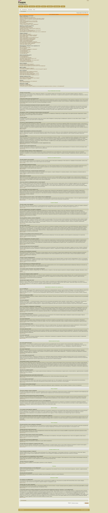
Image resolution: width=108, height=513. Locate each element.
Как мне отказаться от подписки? (25, 78)
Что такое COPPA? (23, 22)
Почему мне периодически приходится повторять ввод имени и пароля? (32, 18)
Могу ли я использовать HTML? (25, 47)
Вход (34, 9)
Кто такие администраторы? (24, 55)
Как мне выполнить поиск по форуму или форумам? (29, 71)
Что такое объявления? (24, 50)
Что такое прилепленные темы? (25, 51)
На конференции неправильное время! (26, 27)
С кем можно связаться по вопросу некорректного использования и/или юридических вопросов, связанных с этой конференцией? (42, 86)
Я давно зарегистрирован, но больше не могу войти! (29, 21)
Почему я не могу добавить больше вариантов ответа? (29, 37)
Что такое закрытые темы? (24, 52)
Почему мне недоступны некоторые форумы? (27, 39)
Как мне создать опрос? (24, 36)
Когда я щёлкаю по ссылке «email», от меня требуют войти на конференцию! (33, 31)
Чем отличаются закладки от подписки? (26, 77)
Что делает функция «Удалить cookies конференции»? (29, 24)
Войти (88, 0)
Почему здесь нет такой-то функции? (26, 85)
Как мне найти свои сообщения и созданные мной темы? (29, 74)
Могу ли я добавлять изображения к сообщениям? (28, 49)
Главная (20, 6)
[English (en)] (20, 0)
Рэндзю (22, 2)
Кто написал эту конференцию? (25, 84)
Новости (43, 6)
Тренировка (50, 6)
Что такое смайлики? (23, 48)
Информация (56, 6)
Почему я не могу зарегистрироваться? (26, 23)
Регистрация (30, 9)
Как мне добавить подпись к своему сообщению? (28, 35)
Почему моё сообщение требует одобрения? (27, 43)
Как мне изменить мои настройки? (25, 26)
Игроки (63, 6)
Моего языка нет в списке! (24, 29)
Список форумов (23, 11)
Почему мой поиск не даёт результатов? (27, 72)
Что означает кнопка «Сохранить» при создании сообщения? (30, 42)
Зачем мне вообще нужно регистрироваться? (27, 17)
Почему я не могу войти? (24, 16)
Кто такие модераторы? (24, 56)
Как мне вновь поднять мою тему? (26, 44)
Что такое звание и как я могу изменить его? (27, 30)
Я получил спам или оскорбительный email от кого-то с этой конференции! (32, 65)
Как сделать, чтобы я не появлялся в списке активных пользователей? (32, 19)
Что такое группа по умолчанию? (25, 60)
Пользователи (24, 9)
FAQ (20, 9)
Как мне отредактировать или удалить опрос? (27, 38)
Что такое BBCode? (23, 46)
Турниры (38, 6)
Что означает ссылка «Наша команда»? (26, 61)
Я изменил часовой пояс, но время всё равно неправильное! (30, 28)
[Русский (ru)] (19, 0)
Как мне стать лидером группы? (25, 59)
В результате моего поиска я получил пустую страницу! (29, 73)
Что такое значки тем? (23, 53)
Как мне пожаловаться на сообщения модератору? (28, 41)
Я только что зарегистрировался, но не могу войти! (28, 20)
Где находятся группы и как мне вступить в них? (28, 58)
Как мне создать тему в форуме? (25, 34)
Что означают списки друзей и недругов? (27, 68)
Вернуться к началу (22, 110)
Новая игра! (32, 6)
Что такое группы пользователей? (25, 57)
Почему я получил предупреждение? (26, 40)
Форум (26, 6)
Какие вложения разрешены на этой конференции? (28, 81)
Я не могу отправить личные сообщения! (27, 64)
